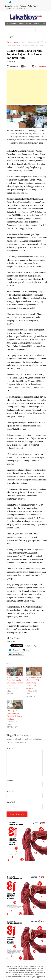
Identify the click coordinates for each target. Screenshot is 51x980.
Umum (17, 42)
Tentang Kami (10, 9)
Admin (12, 62)
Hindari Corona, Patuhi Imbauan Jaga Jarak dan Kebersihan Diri (15, 681)
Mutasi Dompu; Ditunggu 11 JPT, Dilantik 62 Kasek (26, 23)
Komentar (12, 748)
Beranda (8, 6)
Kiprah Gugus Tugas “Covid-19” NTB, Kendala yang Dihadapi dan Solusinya (33, 682)
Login (16, 6)
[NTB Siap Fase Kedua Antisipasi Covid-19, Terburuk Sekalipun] (15, 704)
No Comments (40, 66)
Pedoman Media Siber (28, 6)
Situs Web (11, 802)
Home (9, 42)
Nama (10, 780)
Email (10, 791)
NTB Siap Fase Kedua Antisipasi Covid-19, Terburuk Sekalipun (14, 714)
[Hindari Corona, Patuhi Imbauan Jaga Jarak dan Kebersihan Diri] (15, 671)
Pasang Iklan (22, 9)
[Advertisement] (27, 87)
